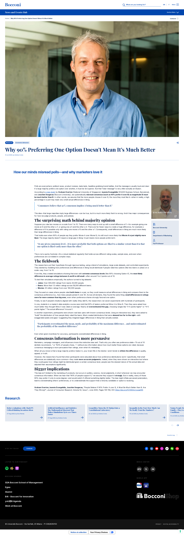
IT (169, 4)
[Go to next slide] (177, 425)
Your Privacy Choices (99, 532)
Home (7, 18)
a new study (50, 192)
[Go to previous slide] (172, 425)
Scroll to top (171, 435)
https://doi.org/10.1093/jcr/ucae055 (129, 390)
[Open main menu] (177, 4)
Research (12, 398)
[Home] (13, 5)
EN (164, 4)
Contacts (173, 18)
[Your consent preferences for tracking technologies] (180, 531)
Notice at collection (79, 532)
